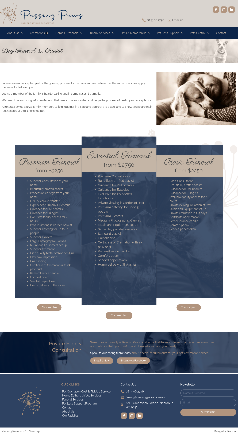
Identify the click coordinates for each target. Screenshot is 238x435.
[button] (49, 307)
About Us (13, 33)
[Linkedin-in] (231, 9)
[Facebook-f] (216, 9)
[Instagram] (224, 9)
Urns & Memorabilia (133, 33)
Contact (221, 33)
